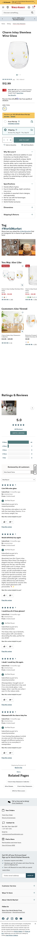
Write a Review (18, 433)
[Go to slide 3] (20, 74)
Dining (9, 23)
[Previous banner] (2, 2)
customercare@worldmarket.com (12, 834)
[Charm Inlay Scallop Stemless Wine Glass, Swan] (6, 297)
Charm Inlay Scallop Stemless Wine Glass (13, 289)
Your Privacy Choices (12, 935)
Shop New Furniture (18, 19)
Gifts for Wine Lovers (18, 791)
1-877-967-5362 (7, 829)
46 (13, 79)
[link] (33, 7)
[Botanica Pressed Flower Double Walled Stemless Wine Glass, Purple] (26, 342)
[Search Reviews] (32, 472)
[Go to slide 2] (18, 74)
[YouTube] (21, 918)
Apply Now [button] (19, 93)
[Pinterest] (16, 918)
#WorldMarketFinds (18, 912)
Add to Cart (24, 140)
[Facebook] (3, 918)
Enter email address (11, 875)
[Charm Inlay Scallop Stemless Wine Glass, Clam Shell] (2, 297)
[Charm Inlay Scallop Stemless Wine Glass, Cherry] (4, 297)
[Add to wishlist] (22, 266)
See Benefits (12, 95)
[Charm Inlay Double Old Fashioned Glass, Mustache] (34, 297)
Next (19, 772)
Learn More (10, 247)
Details (13, 116)
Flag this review (7, 527)
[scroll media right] (32, 407)
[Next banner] (34, 2)
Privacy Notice (18, 931)
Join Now (18, 3)
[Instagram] (12, 918)
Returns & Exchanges (8, 818)
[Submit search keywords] (32, 12)
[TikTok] (7, 918)
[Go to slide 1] (17, 74)
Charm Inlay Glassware (19, 23)
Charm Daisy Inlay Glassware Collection (11, 336)
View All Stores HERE (8, 845)
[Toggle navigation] (3, 7)
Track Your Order (7, 815)
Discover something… (11, 13)
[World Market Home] (18, 7)
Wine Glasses (9, 786)
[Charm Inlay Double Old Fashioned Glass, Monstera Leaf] (28, 297)
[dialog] (18, 930)
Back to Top (18, 767)
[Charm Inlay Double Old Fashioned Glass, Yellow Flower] (26, 297)
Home (3, 23)
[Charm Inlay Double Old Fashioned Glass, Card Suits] (30, 297)
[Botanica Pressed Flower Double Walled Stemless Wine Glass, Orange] (28, 342)
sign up (30, 875)
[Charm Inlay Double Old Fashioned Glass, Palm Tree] (32, 297)
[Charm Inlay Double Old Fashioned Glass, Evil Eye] (36, 297)
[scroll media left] (4, 407)
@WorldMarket (7, 912)
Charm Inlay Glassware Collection (18, 782)
